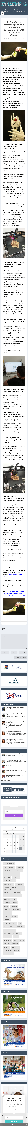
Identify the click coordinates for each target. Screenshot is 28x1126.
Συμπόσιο (15, 943)
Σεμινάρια (7, 943)
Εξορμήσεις (7, 913)
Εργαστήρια (7, 920)
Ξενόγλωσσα (7, 937)
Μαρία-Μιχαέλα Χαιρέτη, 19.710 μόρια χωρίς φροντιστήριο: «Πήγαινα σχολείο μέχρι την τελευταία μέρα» (16, 733)
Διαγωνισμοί (19, 884)
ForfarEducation (9, 867)
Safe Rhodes (9, 765)
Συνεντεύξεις (8, 950)
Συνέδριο (6, 947)
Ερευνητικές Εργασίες (10, 923)
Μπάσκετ (18, 933)
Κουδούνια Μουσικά (9, 930)
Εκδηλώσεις (14, 906)
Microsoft (20, 867)
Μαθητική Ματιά (9, 933)
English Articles (9, 863)
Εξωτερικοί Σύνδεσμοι (10, 916)
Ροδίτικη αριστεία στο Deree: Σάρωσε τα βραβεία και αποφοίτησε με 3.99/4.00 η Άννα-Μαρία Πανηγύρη (16, 715)
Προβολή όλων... (5, 780)
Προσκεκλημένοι (19, 940)
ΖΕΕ (5, 926)
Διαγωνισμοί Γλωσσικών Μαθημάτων (11, 888)
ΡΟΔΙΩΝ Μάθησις (16, 38)
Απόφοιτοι (15, 877)
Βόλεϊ (5, 881)
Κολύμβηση (20, 926)
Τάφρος (16, 950)
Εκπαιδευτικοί (16, 909)
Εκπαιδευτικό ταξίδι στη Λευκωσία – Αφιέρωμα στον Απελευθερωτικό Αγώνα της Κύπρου (16, 755)
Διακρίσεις (7, 902)
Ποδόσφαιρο (7, 940)
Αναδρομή (7, 877)
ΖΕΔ (20, 923)
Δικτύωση (15, 902)
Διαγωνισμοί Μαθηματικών (12, 892)
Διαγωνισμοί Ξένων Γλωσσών (12, 896)
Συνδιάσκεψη (15, 947)
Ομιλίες (15, 937)
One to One (7, 870)
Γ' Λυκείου (12, 881)
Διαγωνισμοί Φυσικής (10, 899)
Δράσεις (6, 906)
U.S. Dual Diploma (14, 874)
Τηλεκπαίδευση (8, 954)
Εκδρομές (7, 909)
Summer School (17, 870)
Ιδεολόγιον (11, 926)
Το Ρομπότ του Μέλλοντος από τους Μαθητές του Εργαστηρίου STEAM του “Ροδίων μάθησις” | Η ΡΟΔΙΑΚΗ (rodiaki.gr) (14, 593)
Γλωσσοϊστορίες (8, 884)
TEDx (5, 874)
